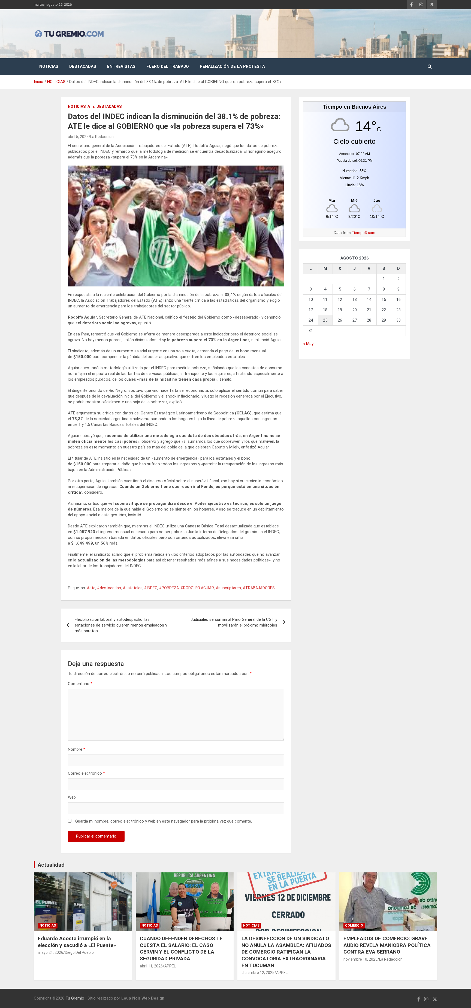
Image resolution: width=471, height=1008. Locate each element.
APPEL (170, 966)
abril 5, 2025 (78, 137)
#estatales (133, 588)
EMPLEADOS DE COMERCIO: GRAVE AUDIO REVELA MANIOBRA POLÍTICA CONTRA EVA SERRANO (387, 945)
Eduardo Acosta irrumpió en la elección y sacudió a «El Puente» (77, 941)
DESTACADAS (82, 66)
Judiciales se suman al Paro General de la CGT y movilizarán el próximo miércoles (234, 622)
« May (308, 343)
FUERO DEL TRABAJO (167, 66)
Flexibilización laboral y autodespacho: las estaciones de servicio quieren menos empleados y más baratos (121, 625)
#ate (91, 588)
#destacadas (109, 588)
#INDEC (150, 588)
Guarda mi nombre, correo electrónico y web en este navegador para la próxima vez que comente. (163, 821)
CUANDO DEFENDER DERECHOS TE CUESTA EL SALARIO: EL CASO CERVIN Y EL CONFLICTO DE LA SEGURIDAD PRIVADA (181, 948)
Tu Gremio (74, 998)
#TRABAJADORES (259, 588)
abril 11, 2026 (151, 966)
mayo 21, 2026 (50, 952)
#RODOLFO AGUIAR (197, 588)
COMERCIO (354, 925)
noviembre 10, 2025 (360, 959)
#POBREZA (169, 588)
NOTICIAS (48, 66)
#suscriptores (228, 588)
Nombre (76, 749)
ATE (91, 106)
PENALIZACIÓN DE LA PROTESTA (232, 66)
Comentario (80, 683)
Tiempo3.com (363, 232)
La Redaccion (102, 137)
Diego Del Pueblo (79, 952)
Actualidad (51, 865)
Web (72, 797)
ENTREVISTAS (121, 66)
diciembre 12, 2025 (257, 972)
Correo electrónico (86, 773)
